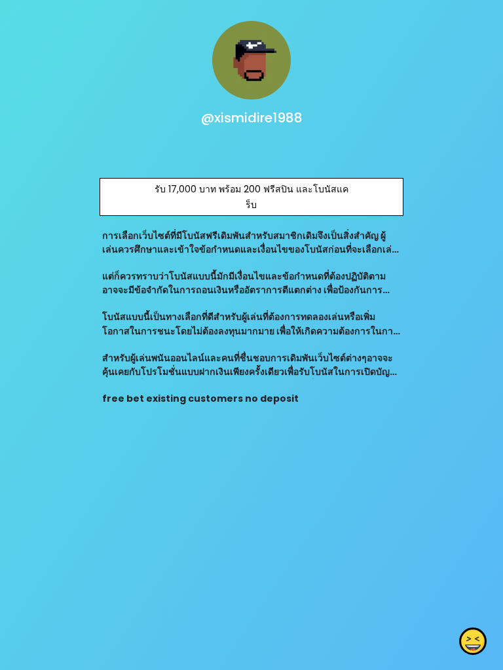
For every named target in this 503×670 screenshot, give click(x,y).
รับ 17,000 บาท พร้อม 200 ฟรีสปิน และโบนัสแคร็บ (251, 197)
